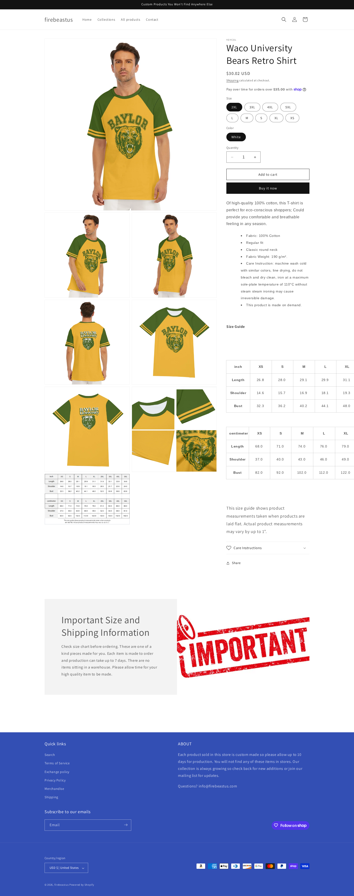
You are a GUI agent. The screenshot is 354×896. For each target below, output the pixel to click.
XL (276, 118)
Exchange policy (57, 772)
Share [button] (236, 563)
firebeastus (61, 885)
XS (292, 118)
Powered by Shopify (81, 885)
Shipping (232, 80)
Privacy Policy (55, 780)
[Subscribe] (125, 825)
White (236, 137)
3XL (252, 107)
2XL (234, 107)
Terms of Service (57, 763)
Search (50, 755)
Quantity (232, 148)
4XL (270, 107)
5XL (288, 107)
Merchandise (54, 788)
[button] (284, 19)
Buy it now (268, 188)
